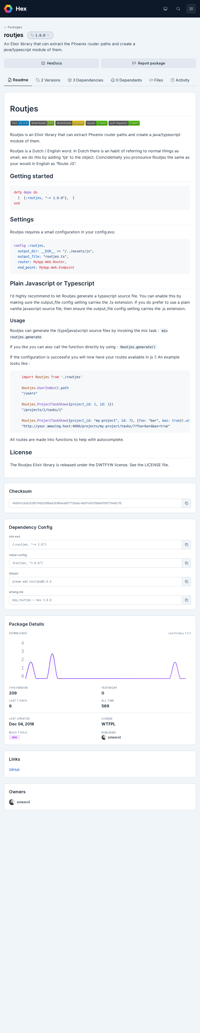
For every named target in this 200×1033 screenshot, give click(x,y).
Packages (15, 27)
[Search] (178, 9)
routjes (13, 34)
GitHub (14, 770)
